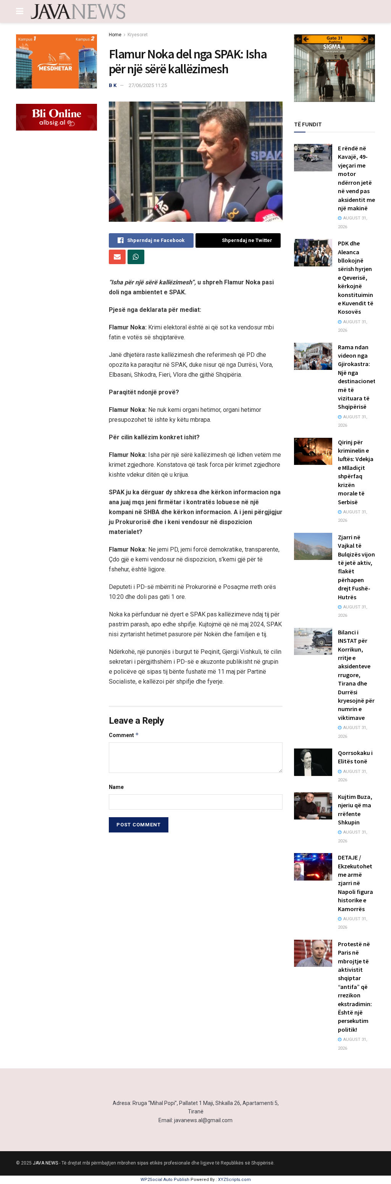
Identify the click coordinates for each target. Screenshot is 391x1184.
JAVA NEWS (45, 1163)
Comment (124, 735)
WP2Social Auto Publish (165, 1179)
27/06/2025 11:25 (148, 85)
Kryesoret (138, 34)
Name (116, 787)
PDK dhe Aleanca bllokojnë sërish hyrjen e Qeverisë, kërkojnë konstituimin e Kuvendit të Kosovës (355, 277)
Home (115, 34)
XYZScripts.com (234, 1179)
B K (112, 85)
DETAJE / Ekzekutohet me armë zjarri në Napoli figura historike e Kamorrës (355, 882)
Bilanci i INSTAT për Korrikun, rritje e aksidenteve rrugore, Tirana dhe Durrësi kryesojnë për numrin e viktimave (356, 674)
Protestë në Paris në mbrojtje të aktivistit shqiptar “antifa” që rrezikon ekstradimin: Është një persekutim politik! (355, 986)
